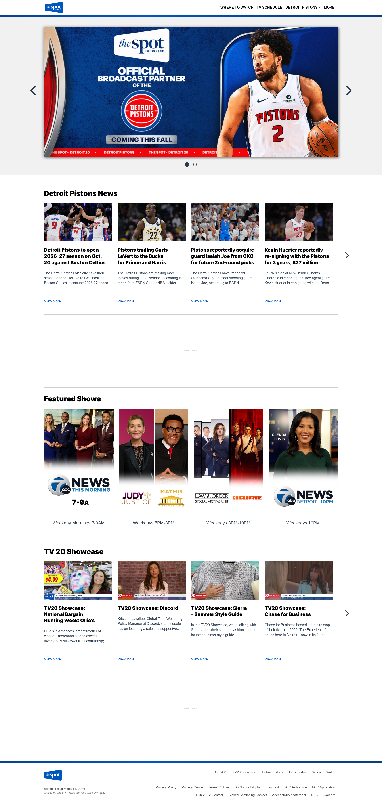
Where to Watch (237, 7)
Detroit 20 (220, 772)
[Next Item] (348, 90)
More (331, 7)
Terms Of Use (219, 787)
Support (273, 787)
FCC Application (323, 787)
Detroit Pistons (303, 7)
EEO (314, 795)
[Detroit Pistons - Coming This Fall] (191, 93)
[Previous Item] (33, 90)
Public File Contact (209, 795)
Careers (329, 795)
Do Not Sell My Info (248, 787)
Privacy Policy (166, 787)
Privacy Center (192, 787)
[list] (191, 92)
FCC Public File (295, 787)
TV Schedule (269, 7)
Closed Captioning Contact (247, 795)
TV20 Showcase (245, 772)
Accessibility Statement (289, 795)
